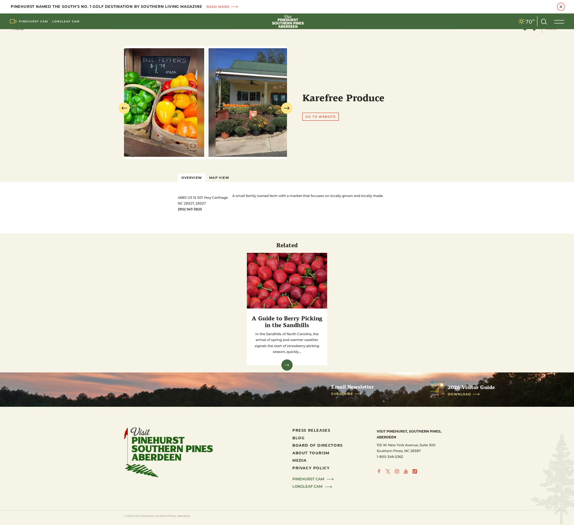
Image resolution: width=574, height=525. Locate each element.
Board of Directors (317, 445)
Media (299, 460)
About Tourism (311, 453)
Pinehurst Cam (33, 21)
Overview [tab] (191, 177)
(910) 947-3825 (190, 209)
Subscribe (342, 394)
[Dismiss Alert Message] (561, 7)
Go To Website (320, 116)
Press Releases (311, 430)
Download (459, 394)
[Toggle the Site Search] (544, 21)
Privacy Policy (311, 468)
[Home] (287, 21)
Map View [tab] (219, 177)
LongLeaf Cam (66, 21)
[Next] (286, 108)
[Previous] (124, 108)
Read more (218, 7)
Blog (298, 437)
